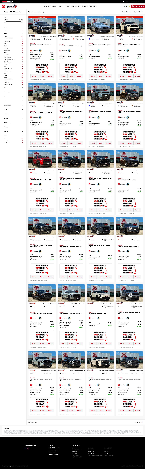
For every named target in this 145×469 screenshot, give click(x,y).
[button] (54, 26)
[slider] (5, 21)
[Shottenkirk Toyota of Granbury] (12, 6)
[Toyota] (3, 6)
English (4, 1)
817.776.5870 (139, 6)
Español (10, 1)
